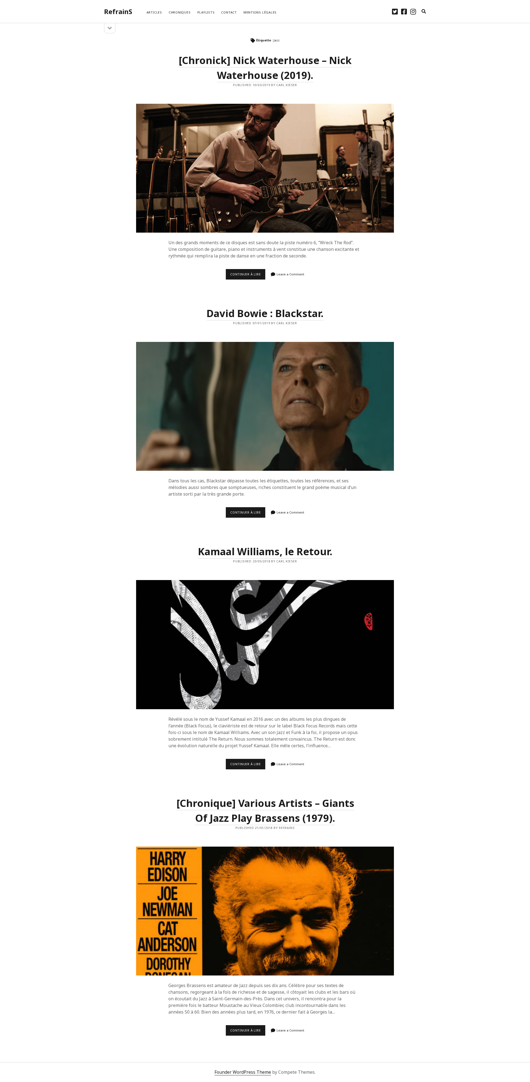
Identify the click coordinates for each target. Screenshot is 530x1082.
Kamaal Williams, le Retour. (265, 551)
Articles (154, 12)
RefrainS (118, 11)
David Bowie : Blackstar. (265, 313)
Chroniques (180, 12)
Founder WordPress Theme (242, 1072)
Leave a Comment (290, 274)
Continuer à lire (247, 276)
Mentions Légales (260, 12)
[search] (424, 12)
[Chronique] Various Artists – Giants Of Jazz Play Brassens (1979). (265, 911)
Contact (229, 12)
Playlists (206, 12)
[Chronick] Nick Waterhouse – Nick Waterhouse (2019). (265, 168)
